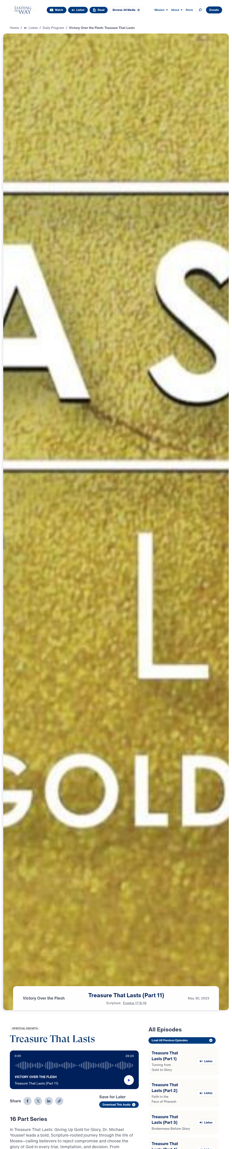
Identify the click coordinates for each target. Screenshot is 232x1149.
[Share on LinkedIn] (49, 1101)
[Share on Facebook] (27, 1101)
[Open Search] (200, 10)
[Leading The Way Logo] (23, 10)
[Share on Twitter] (38, 1101)
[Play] (129, 1080)
